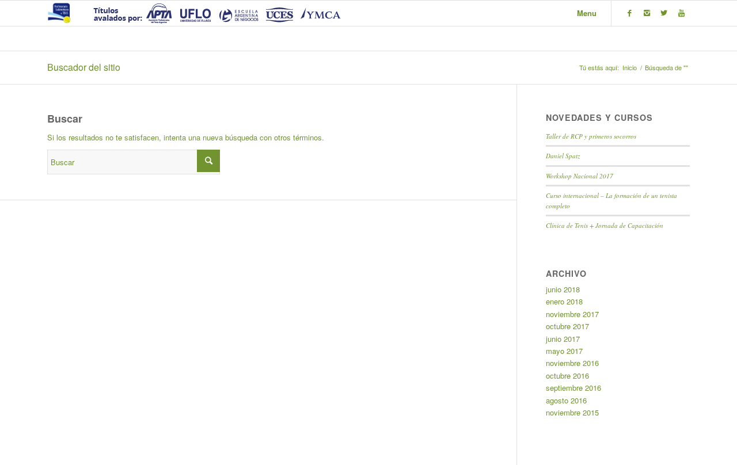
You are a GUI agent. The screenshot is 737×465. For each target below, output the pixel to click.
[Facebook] (629, 12)
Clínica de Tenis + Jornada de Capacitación (604, 225)
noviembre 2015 (572, 412)
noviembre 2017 (572, 313)
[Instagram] (646, 12)
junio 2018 (563, 289)
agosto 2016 (566, 400)
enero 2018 (564, 301)
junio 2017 (563, 338)
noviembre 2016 (572, 362)
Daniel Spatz (563, 155)
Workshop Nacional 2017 (579, 175)
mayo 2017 (564, 350)
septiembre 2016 (573, 387)
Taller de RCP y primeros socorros (591, 136)
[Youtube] (681, 12)
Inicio (629, 67)
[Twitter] (664, 12)
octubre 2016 (567, 375)
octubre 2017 (567, 326)
